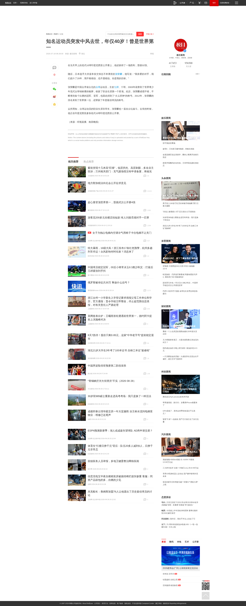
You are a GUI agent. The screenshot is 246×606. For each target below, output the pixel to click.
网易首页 (8, 3)
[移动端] (175, 3)
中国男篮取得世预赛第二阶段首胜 (107, 365)
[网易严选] (192, 3)
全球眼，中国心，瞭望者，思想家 (180, 58)
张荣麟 (118, 74)
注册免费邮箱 (224, 3)
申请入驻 (149, 34)
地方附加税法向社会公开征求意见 (107, 183)
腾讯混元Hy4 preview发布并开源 (176, 397)
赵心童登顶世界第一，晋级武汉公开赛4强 (111, 202)
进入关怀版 (33, 3)
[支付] (200, 3)
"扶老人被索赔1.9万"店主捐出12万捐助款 (179, 212)
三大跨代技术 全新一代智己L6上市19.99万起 (181, 468)
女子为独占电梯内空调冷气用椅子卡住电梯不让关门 (122, 232)
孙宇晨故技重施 (169, 143)
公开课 (195, 542)
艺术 (187, 542)
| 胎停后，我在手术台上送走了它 (178, 519)
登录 (214, 3)
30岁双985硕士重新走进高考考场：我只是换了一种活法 (119, 396)
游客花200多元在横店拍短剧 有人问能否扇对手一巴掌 (118, 217)
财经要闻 (166, 306)
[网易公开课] (183, 3)
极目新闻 (73, 54)
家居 (164, 542)
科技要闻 (166, 371)
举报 (152, 54)
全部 (197, 74)
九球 (116, 87)
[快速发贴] (54, 68)
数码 (171, 542)
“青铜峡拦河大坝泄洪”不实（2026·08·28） (112, 380)
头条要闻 (166, 178)
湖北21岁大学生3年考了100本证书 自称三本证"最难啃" (119, 350)
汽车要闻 (166, 434)
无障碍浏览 (24, 3)
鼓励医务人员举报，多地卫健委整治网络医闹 (113, 461)
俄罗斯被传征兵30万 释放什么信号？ (109, 282)
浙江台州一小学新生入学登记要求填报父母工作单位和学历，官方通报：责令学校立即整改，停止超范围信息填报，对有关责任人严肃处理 (120, 301)
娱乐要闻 (166, 118)
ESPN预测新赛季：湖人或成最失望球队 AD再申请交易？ (120, 430)
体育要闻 (166, 241)
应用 (14, 3)
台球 (98, 87)
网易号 (56, 34)
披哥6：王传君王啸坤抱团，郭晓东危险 (178, 149)
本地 (179, 542)
